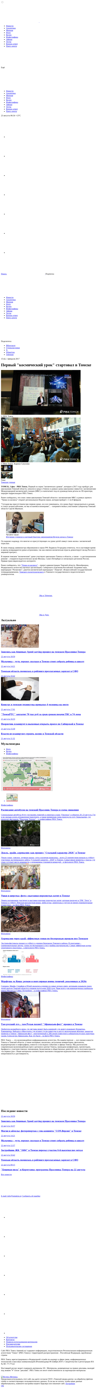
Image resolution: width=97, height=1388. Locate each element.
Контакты (10, 1340)
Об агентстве (11, 1337)
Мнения (9, 30)
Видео (8, 35)
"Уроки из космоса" (29, 565)
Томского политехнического (31, 572)
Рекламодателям (13, 1344)
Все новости (6, 1174)
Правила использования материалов (21, 1342)
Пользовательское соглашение (19, 1346)
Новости (10, 26)
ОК (2, 1386)
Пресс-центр (11, 46)
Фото (8, 33)
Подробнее (70, 1383)
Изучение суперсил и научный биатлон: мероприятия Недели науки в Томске (39, 537)
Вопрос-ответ (12, 44)
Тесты (8, 42)
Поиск (4, 274)
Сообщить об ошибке (31, 1196)
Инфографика (12, 37)
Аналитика (11, 28)
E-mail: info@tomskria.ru (11, 1196)
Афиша (9, 39)
